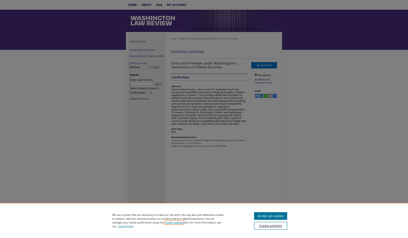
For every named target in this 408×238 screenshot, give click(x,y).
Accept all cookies (271, 216)
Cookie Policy (126, 226)
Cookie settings (174, 222)
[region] (204, 220)
